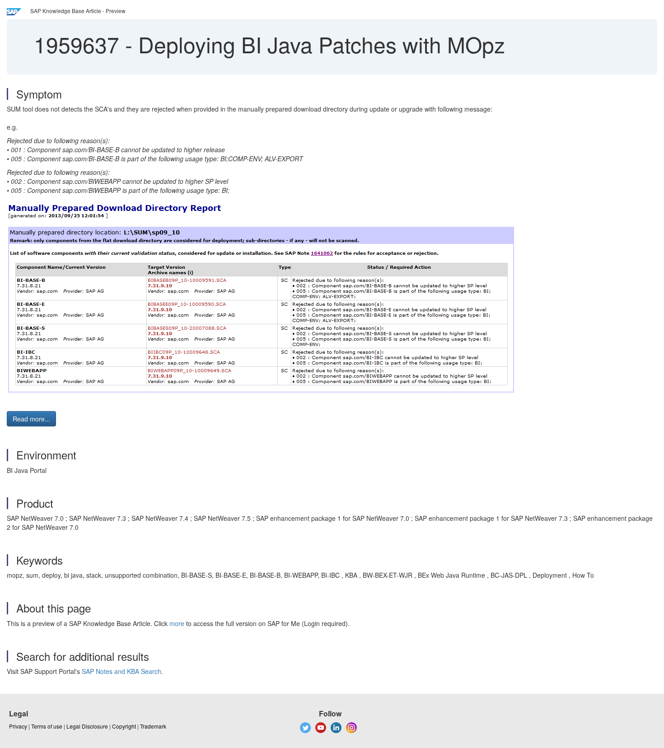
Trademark (153, 726)
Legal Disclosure (87, 726)
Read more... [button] (31, 418)
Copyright (124, 726)
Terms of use (46, 726)
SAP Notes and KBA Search (121, 671)
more (176, 623)
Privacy (18, 726)
